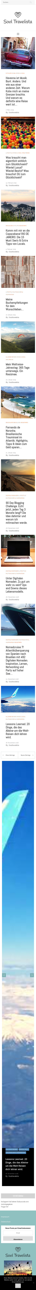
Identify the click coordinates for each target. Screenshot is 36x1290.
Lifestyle (9, 153)
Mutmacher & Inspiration (15, 498)
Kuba (14, 73)
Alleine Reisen (11, 357)
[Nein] (33, 1283)
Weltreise (26, 153)
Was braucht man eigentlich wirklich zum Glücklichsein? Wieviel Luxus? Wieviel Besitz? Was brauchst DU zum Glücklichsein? (17, 167)
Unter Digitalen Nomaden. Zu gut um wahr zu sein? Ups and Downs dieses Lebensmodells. (18, 584)
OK (18, 1286)
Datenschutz (5, 1222)
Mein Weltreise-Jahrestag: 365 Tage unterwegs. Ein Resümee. (18, 369)
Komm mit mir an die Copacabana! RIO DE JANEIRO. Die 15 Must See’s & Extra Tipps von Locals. (18, 237)
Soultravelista (14, 112)
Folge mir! (4, 1207)
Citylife (9, 73)
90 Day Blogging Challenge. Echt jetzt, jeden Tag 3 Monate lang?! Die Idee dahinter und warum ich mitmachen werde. (16, 513)
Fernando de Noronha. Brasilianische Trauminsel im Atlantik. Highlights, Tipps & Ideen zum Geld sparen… (17, 437)
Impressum (5, 1217)
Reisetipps (22, 225)
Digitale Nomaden (12, 495)
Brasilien (9, 225)
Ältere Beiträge (10, 755)
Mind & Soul (20, 73)
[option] (18, 973)
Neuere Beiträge (25, 755)
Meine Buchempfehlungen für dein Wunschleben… (17, 304)
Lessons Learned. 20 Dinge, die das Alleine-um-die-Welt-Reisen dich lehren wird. (18, 730)
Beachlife (9, 422)
